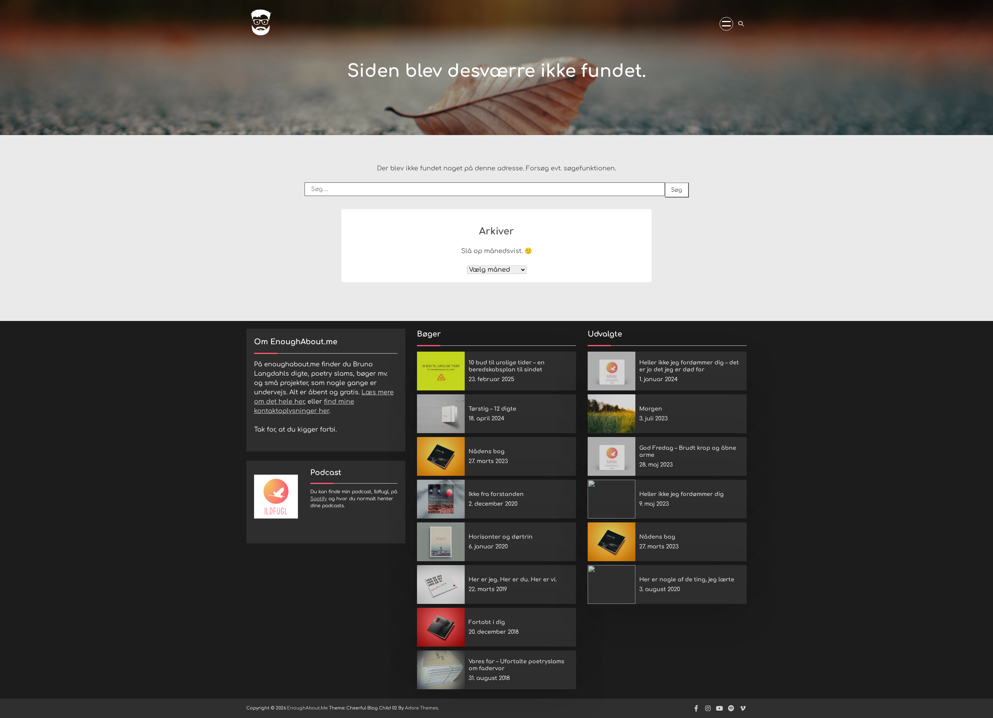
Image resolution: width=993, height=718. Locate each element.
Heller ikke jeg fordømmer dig (681, 494)
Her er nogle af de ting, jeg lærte (686, 579)
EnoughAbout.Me (307, 708)
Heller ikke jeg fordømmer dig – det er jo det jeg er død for (689, 366)
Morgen (650, 409)
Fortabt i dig (487, 622)
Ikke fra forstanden (496, 494)
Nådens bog (487, 451)
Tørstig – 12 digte (492, 409)
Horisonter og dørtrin (501, 537)
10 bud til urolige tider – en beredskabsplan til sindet (507, 366)
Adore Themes (421, 708)
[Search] (741, 23)
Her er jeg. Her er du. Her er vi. (513, 579)
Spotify (318, 498)
